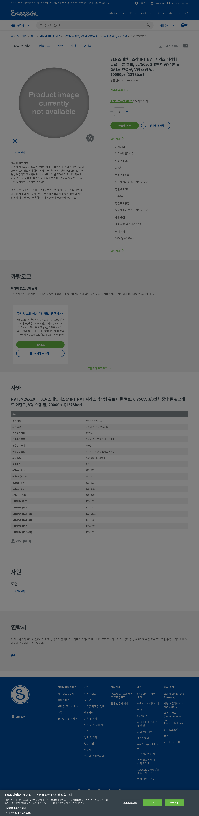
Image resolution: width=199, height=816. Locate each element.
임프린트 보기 (26, 812)
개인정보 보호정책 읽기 (15, 807)
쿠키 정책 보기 (12, 812)
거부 (152, 802)
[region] (99, 803)
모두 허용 (174, 802)
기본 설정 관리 (130, 802)
